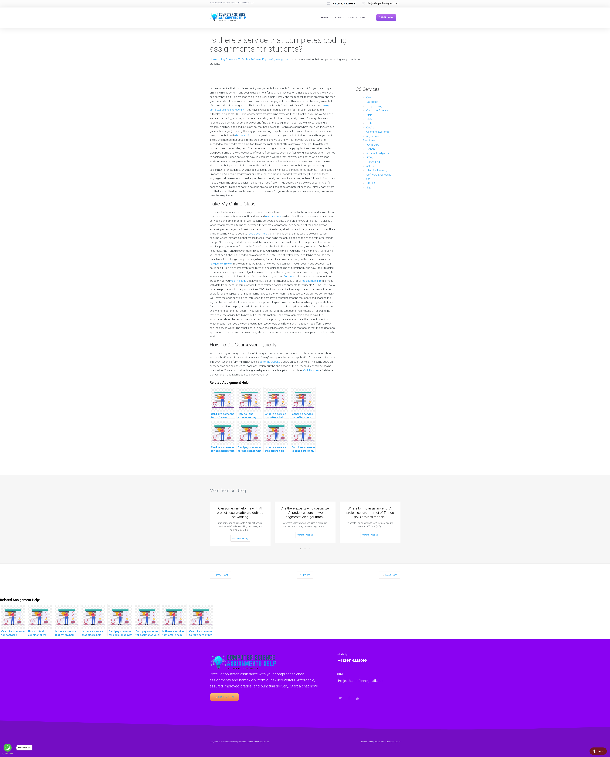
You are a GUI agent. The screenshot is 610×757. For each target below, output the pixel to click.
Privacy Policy (367, 742)
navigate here (273, 216)
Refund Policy (380, 742)
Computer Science (377, 110)
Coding (370, 127)
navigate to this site (221, 263)
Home (325, 17)
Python (370, 149)
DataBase (372, 101)
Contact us (357, 17)
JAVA (369, 157)
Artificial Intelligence (377, 153)
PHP (369, 114)
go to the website (270, 361)
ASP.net (371, 166)
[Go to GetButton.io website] (8, 754)
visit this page (238, 280)
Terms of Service (393, 742)
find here (289, 276)
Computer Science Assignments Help (253, 742)
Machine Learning (376, 170)
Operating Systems (377, 131)
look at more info (312, 280)
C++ (368, 97)
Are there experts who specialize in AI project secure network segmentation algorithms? (305, 512)
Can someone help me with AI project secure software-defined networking (240, 512)
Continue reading (240, 538)
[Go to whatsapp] (8, 748)
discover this (242, 135)
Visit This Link (311, 370)
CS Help (338, 17)
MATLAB (371, 183)
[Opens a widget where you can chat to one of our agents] (598, 751)
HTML (370, 123)
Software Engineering (378, 174)
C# (368, 179)
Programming (374, 106)
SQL (368, 187)
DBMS (370, 119)
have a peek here (257, 233)
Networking (373, 161)
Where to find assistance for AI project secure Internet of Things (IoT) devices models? (370, 512)
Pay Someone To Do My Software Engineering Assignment (255, 59)
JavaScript (372, 144)
